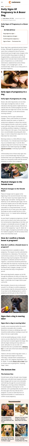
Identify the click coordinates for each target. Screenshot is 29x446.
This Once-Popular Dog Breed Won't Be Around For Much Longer (7, 439)
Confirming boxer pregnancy (11, 38)
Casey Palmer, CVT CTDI (8, 18)
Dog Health (8, 6)
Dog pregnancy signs (8, 33)
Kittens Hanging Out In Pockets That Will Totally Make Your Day (21, 439)
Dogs (2, 6)
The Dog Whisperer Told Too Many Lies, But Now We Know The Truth (7, 420)
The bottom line (16, 41)
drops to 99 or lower (18, 361)
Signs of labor (7, 41)
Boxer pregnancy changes (10, 36)
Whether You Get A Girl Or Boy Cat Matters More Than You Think (21, 419)
